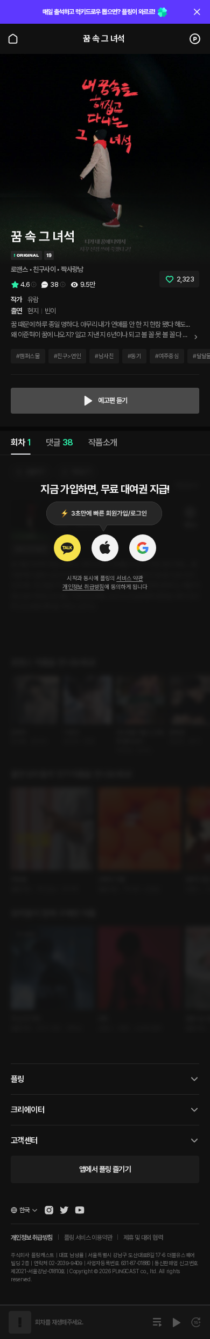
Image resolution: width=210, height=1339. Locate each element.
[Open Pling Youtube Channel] (80, 1210)
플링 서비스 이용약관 (88, 1237)
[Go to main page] (13, 39)
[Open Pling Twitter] (64, 1210)
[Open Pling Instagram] (49, 1210)
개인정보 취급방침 (83, 586)
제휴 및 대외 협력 (143, 1237)
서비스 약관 (129, 578)
